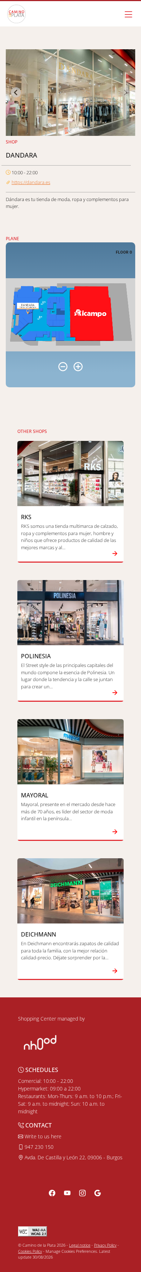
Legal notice (79, 1245)
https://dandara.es (31, 182)
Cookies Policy (30, 1251)
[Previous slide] (16, 92)
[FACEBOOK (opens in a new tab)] (52, 1193)
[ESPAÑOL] (16, 14)
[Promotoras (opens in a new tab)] (40, 1041)
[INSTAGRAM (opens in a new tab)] (82, 1193)
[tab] (68, 130)
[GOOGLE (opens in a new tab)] (97, 1193)
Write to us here (42, 1136)
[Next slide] (125, 92)
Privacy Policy (105, 1245)
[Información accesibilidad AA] (32, 1231)
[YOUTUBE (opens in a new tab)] (67, 1193)
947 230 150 (38, 1146)
